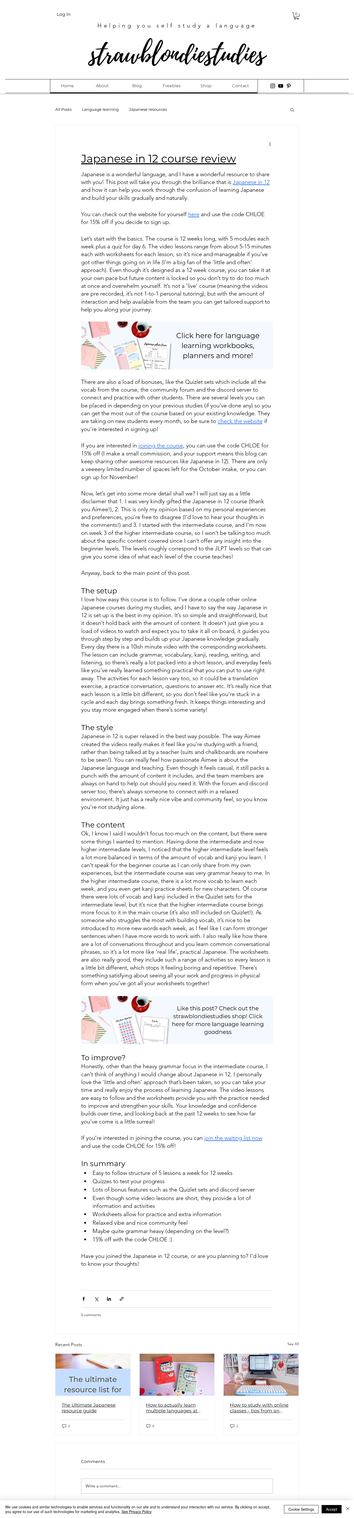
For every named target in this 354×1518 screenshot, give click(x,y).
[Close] (348, 1509)
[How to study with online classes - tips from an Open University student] (261, 1375)
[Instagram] (273, 86)
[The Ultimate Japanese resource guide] (92, 1375)
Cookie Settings (301, 1509)
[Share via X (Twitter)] (96, 1298)
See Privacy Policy (137, 1511)
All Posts (63, 109)
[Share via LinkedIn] (109, 1298)
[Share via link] (121, 1298)
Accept (331, 1509)
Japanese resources (148, 109)
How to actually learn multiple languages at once (171, 1408)
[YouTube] (281, 86)
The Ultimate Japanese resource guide (89, 1408)
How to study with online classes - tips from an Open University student (259, 1408)
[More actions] (270, 144)
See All (293, 1344)
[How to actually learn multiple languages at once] (177, 1375)
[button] (296, 16)
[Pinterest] (289, 86)
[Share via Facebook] (83, 1298)
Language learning (100, 109)
